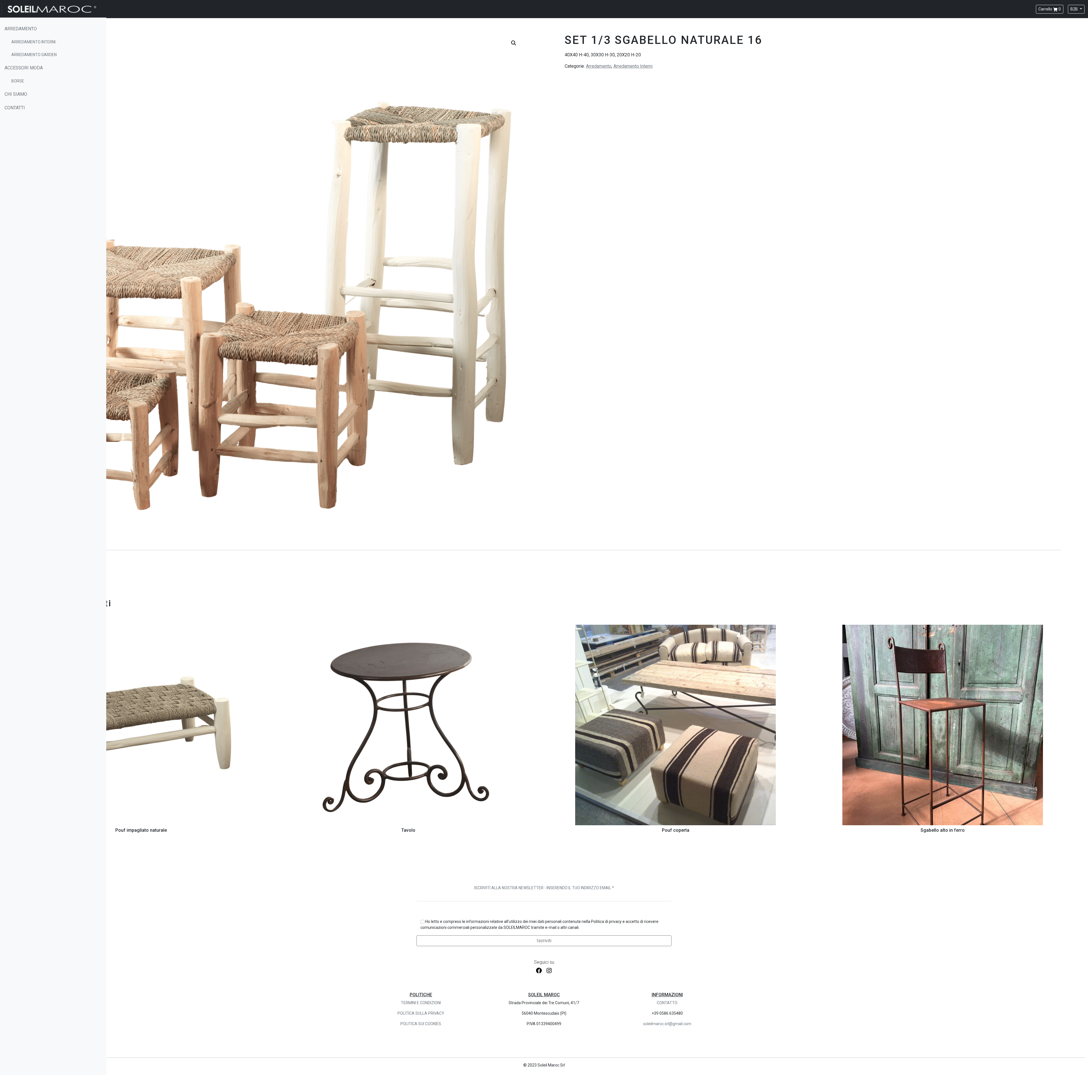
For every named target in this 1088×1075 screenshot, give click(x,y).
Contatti (15, 107)
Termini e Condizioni (421, 1003)
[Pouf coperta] (675, 725)
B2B (1074, 9)
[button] (514, 43)
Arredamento (21, 28)
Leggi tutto (141, 820)
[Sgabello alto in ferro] (942, 725)
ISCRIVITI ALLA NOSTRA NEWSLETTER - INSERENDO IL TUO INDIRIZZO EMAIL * (544, 888)
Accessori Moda (24, 68)
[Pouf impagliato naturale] (141, 725)
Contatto (667, 1003)
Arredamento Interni (33, 42)
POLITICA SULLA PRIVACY (421, 1013)
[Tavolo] (408, 725)
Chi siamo (16, 94)
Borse (17, 81)
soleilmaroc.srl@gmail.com (667, 1023)
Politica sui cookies (420, 1023)
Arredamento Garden (34, 54)
